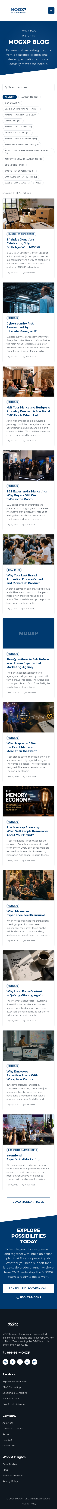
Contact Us (9, 1445)
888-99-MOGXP (30, 1297)
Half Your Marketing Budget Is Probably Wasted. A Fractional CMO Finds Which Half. (28, 411)
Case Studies (10, 1464)
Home (24, 31)
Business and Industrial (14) (22, 144)
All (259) (10, 97)
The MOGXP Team (13, 1428)
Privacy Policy (10, 1481)
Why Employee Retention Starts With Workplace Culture (22, 1075)
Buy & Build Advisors (14, 1404)
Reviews (7, 1439)
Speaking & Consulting (15, 1392)
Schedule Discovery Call (28, 1288)
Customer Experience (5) (19, 171)
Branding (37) (13, 121)
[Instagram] (20, 1362)
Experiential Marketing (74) (21, 109)
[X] (34, 1362)
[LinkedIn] (5, 1362)
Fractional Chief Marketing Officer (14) (26, 151)
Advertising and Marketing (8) (23, 159)
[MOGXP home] (18, 10)
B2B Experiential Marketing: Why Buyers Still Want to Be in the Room (26, 495)
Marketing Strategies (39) (21, 115)
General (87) (12, 103)
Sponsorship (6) (14, 165)
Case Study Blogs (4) (17, 183)
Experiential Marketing (15, 1381)
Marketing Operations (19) (21, 138)
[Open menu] (51, 10)
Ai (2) (38, 183)
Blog (5, 1470)
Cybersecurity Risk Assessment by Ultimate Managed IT (21, 327)
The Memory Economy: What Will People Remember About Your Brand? (27, 831)
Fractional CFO (11, 1398)
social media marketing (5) (21, 177)
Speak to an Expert (13, 1475)
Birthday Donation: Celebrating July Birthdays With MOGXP (23, 243)
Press (6, 1434)
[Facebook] (13, 1362)
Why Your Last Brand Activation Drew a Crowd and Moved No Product (24, 579)
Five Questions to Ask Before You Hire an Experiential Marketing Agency (27, 663)
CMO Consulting (12, 1387)
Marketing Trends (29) (18, 127)
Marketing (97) (29, 97)
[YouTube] (27, 1362)
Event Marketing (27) (17, 132)
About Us (8, 1423)
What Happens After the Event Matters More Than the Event (21, 747)
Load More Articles (28, 1201)
